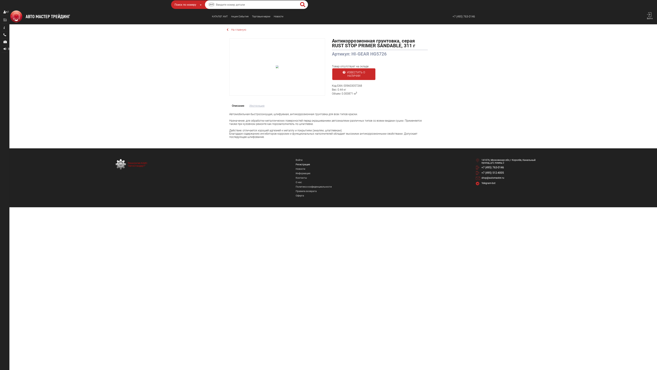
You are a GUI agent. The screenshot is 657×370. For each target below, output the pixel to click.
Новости (278, 16)
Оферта (300, 195)
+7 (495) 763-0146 (464, 16)
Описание (238, 105)
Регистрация (8, 12)
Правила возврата (306, 191)
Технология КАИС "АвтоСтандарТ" (137, 164)
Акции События (240, 16)
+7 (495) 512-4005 (492, 172)
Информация (303, 173)
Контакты (301, 177)
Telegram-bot (488, 183)
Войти (299, 160)
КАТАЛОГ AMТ (220, 16)
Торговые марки (261, 16)
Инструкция (257, 105)
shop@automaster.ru (492, 177)
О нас (299, 182)
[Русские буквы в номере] (211, 5)
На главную (238, 29)
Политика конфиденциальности (314, 186)
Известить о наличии (355, 74)
